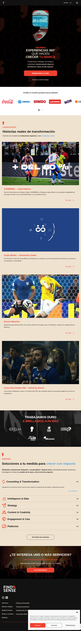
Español (66, 2)
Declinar (54, 625)
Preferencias (70, 625)
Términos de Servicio (22, 606)
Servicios (5, 603)
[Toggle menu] (77, 3)
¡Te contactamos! (40, 570)
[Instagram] (3, 597)
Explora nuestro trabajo (40, 80)
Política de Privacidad (22, 603)
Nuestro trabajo (7, 606)
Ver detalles (73, 491)
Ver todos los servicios (40, 537)
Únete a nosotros (8, 614)
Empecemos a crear (40, 73)
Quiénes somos (7, 610)
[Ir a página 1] (39, 110)
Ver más (68, 200)
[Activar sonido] (75, 182)
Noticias (5, 617)
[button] (77, 612)
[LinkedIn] (7, 597)
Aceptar (38, 625)
